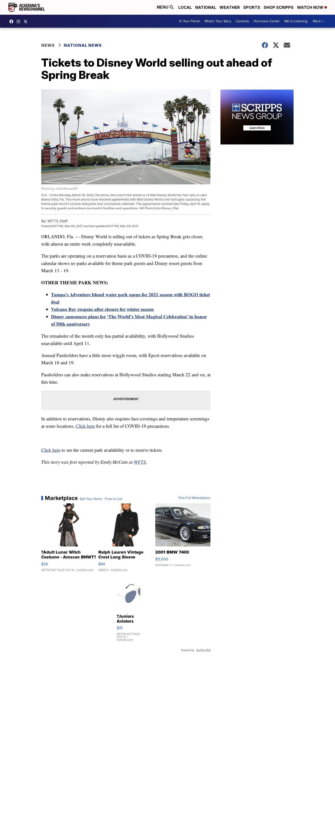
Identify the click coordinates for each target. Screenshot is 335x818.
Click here (85, 426)
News (48, 45)
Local (185, 7)
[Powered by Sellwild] (203, 650)
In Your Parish (189, 21)
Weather (229, 7)
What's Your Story (218, 21)
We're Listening (296, 21)
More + (318, 21)
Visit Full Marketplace (194, 498)
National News (83, 45)
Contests (242, 21)
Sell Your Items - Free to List (101, 499)
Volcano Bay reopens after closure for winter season (102, 309)
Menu (163, 7)
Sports (251, 7)
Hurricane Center (267, 21)
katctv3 (12, 22)
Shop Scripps (279, 7)
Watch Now (310, 7)
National (205, 7)
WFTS (140, 462)
